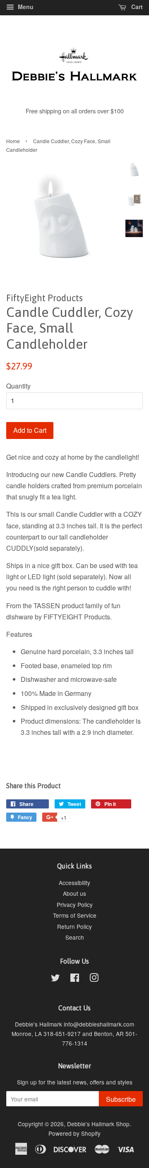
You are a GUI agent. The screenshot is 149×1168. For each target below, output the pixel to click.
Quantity (18, 386)
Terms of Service (74, 915)
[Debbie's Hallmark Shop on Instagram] (94, 979)
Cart (136, 6)
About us (74, 893)
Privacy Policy (75, 904)
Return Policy (74, 926)
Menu (25, 6)
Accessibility (74, 882)
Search (74, 937)
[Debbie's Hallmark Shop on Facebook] (74, 979)
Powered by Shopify (74, 1133)
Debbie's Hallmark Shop (98, 1124)
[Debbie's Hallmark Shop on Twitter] (55, 979)
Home (13, 140)
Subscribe (121, 1099)
